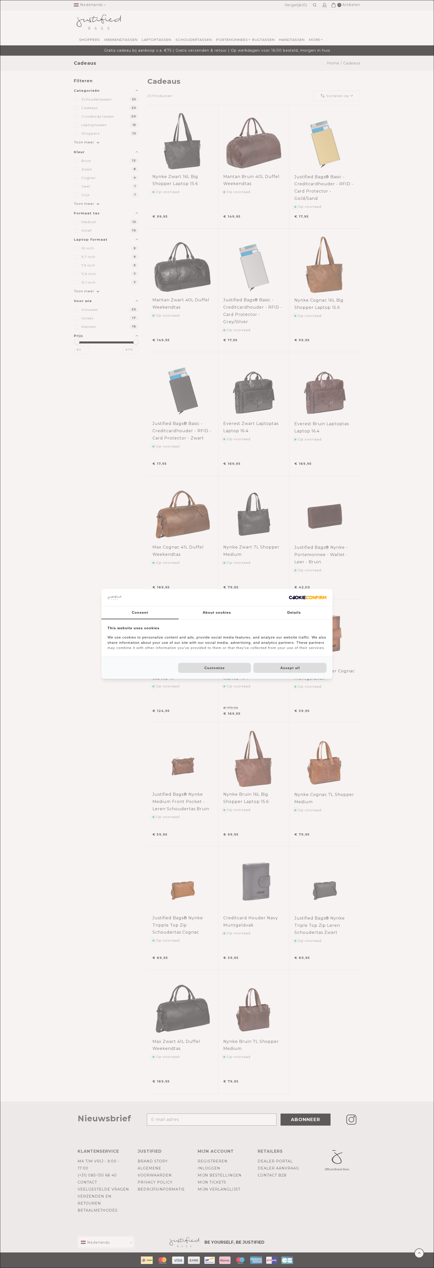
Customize (214, 668)
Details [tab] (294, 612)
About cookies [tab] (217, 612)
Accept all (290, 668)
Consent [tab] (140, 612)
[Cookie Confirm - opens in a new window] (308, 597)
